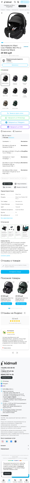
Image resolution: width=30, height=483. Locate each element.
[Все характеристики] (7, 218)
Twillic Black (15, 95)
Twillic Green (15, 108)
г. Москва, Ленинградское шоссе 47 (13, 394)
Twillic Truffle (5, 108)
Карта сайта (15, 456)
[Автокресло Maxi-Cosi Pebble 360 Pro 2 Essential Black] (15, 26)
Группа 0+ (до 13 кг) (24, 9)
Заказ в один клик (16, 113)
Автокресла (15, 9)
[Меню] (2, 2)
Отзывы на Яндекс (11, 313)
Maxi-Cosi (24, 178)
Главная (3, 9)
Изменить (11, 137)
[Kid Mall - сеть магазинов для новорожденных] (7, 2)
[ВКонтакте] (11, 441)
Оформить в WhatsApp (16, 118)
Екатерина (10, 330)
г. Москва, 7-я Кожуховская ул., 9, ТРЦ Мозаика (14, 396)
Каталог (8, 9)
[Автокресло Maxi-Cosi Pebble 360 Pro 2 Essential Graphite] (8, 288)
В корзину (7, 303)
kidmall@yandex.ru (8, 389)
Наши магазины (21, 183)
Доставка (8, 187)
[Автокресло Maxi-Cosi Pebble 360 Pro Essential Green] (22, 288)
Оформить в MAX (16, 127)
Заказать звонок (6, 377)
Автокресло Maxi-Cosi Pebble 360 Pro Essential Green (21, 299)
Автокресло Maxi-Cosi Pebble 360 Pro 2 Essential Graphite (7, 299)
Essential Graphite (15, 84)
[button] (2, 42)
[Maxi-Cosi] (26, 47)
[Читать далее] (5, 255)
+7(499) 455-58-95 (8, 368)
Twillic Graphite (25, 96)
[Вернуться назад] (2, 13)
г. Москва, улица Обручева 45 (11, 392)
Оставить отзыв (15, 272)
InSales (25, 458)
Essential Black (5, 83)
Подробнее (22, 6)
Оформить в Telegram (16, 122)
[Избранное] (28, 13)
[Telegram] (7, 441)
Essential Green (25, 84)
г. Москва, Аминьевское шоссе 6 (12, 398)
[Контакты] (18, 2)
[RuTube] (15, 441)
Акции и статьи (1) (22, 187)
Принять (7, 473)
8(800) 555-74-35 (7, 374)
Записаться (15, 65)
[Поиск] (14, 2)
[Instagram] (2, 441)
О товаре (9, 183)
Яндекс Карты (7, 347)
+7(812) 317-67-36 (7, 371)
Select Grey (5, 95)
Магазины (25, 2)
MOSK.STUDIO (11, 458)
